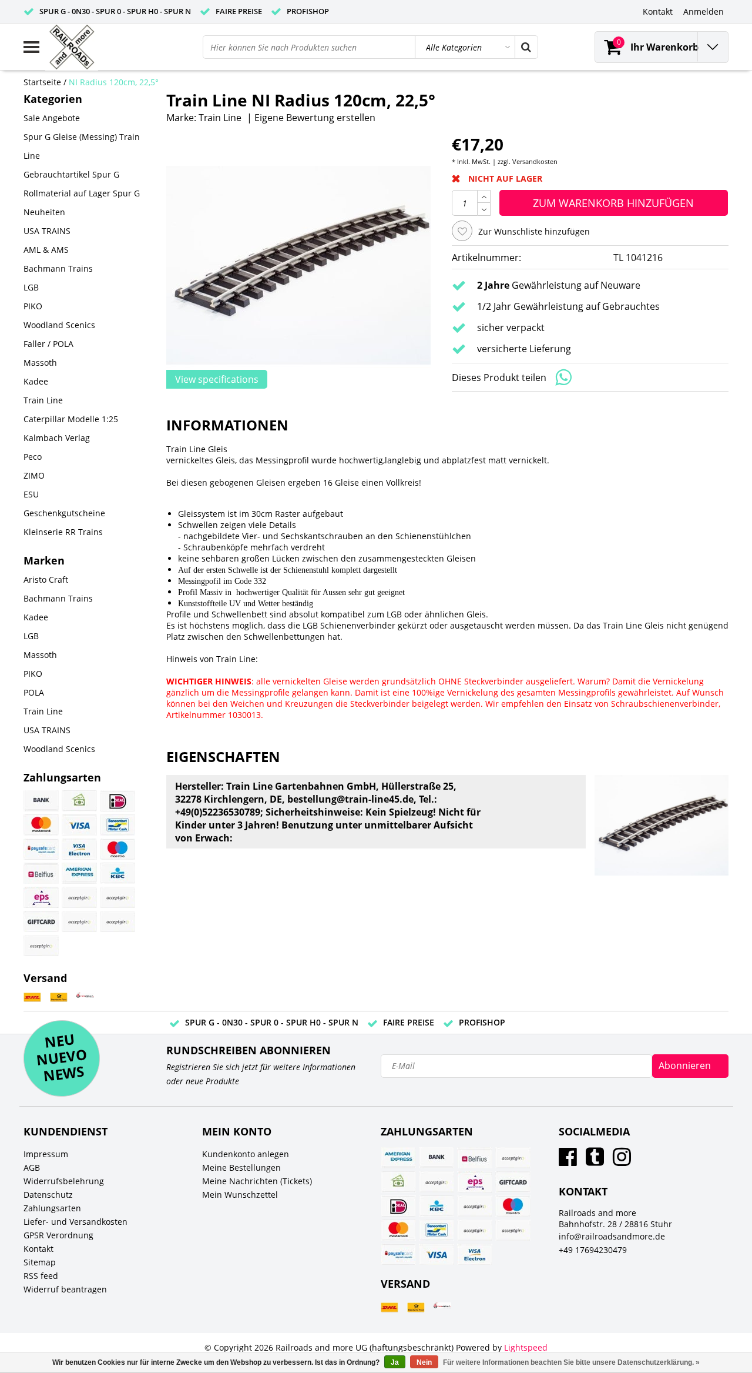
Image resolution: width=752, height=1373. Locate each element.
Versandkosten (535, 161)
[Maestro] (117, 849)
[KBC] (117, 873)
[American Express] (79, 873)
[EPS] (41, 897)
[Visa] (79, 825)
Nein (424, 1362)
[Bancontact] (117, 825)
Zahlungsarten (52, 1208)
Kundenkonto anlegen (245, 1154)
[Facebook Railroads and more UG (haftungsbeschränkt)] (568, 1161)
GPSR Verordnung (58, 1235)
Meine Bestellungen (241, 1167)
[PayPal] (79, 921)
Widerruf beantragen (65, 1289)
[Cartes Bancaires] (79, 897)
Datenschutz (48, 1194)
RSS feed (41, 1275)
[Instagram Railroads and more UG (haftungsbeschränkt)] (622, 1161)
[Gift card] (41, 921)
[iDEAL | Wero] (117, 800)
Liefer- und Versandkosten (75, 1221)
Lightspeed (526, 1347)
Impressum (46, 1154)
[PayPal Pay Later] (41, 945)
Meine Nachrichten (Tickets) (257, 1181)
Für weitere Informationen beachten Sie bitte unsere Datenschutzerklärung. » (571, 1362)
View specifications (216, 379)
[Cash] (79, 800)
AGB (32, 1167)
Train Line (220, 117)
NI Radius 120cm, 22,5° (114, 82)
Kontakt (38, 1248)
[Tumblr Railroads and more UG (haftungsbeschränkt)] (595, 1161)
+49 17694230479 (593, 1249)
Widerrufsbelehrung (64, 1181)
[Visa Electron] (79, 849)
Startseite (42, 82)
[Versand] (32, 998)
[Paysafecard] (41, 849)
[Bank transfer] (41, 800)
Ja (395, 1362)
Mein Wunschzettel (240, 1194)
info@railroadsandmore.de (612, 1236)
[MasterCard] (41, 825)
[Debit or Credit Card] (117, 921)
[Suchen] (525, 47)
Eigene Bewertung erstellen (314, 117)
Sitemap (40, 1262)
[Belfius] (41, 873)
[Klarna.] (117, 897)
